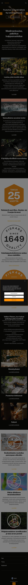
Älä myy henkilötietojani (14, 293)
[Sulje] (24, 280)
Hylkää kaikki (14, 296)
